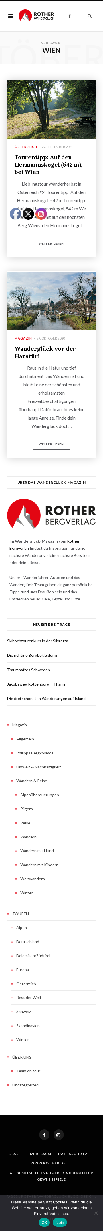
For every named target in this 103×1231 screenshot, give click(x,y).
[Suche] (86, 16)
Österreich (26, 147)
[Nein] (96, 1213)
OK (44, 1222)
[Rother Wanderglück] (36, 16)
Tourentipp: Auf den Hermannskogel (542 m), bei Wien (48, 164)
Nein (60, 1222)
